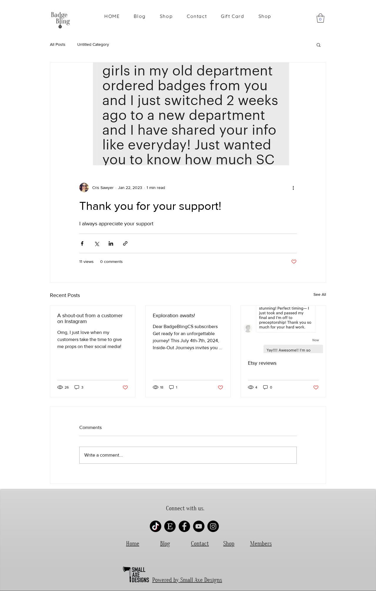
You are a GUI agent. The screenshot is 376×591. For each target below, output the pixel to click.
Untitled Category (93, 44)
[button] (320, 18)
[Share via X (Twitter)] (96, 243)
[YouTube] (198, 526)
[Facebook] (184, 526)
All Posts (58, 44)
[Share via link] (125, 243)
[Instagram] (213, 526)
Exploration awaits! (174, 315)
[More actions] (293, 187)
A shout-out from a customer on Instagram (90, 318)
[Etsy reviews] (283, 329)
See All (319, 294)
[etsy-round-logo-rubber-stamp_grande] (170, 526)
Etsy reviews (262, 363)
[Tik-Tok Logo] (155, 526)
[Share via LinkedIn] (111, 243)
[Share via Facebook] (82, 243)
